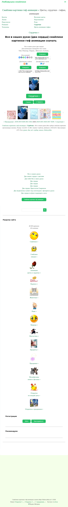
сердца (36, 130)
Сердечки (37, 24)
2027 (48, 122)
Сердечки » (34, 32)
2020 (23, 122)
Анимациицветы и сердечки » (34, 272)
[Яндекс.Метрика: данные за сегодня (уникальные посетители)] (34, 504)
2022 (30, 122)
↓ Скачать (28, 102)
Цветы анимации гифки (42, 27)
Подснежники (39, 19)
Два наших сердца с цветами (34, 176)
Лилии (4, 19)
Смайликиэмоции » (34, 255)
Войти (26, 421)
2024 (38, 122)
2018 (16, 122)
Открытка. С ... (30, 502)
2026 (45, 122)
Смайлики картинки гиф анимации (14, 125)
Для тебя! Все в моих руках (34, 179)
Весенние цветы (39, 17)
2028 (52, 122)
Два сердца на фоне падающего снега (34, 193)
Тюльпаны (5, 27)
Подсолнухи (6, 22)
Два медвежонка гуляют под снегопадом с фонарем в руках (34, 191)
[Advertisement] (34, 152)
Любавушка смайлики (14, 2)
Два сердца (34, 181)
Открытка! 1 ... (19, 502)
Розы (35, 22)
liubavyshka (48, 130)
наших (41, 130)
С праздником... (40, 502)
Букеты (4, 17)
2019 (20, 122)
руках (25, 130)
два (29, 130)
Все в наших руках (34, 174)
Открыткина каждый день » (34, 394)
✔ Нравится (39, 102)
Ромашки (5, 24)
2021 (27, 122)
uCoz (56, 502)
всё (32, 130)
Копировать (42, 54)
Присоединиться (38, 421)
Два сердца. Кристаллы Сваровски (34, 188)
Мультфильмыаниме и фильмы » (34, 378)
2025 (41, 122)
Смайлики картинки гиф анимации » (20, 10)
